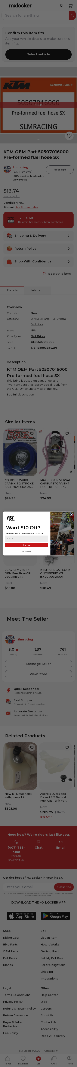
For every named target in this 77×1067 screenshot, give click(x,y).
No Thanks (26, 551)
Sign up (26, 545)
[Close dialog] (71, 514)
